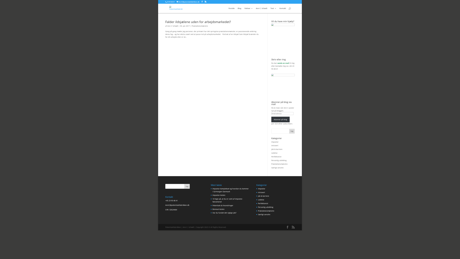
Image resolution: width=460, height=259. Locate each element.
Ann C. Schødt (261, 8)
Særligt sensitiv (277, 168)
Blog (239, 8)
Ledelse (274, 153)
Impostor (275, 142)
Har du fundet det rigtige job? (224, 213)
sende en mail (283, 63)
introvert (274, 145)
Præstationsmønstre (200, 26)
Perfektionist (276, 157)
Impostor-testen (219, 195)
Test (272, 8)
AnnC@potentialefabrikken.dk (177, 205)
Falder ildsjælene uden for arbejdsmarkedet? (198, 22)
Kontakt (282, 8)
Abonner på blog (280, 119)
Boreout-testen (218, 209)
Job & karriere (276, 149)
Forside (232, 8)
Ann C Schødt (172, 26)
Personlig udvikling (279, 160)
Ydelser (247, 8)
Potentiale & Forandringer (223, 205)
